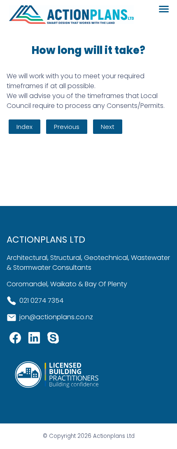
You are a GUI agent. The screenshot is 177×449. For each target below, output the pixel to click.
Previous (66, 126)
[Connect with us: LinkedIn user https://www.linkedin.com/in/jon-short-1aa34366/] (34, 339)
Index (24, 126)
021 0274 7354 (41, 300)
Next (107, 126)
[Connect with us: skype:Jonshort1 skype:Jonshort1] (53, 339)
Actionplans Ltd (114, 436)
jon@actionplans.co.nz (56, 317)
